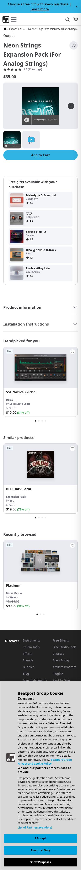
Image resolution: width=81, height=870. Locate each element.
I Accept (40, 838)
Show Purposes (40, 862)
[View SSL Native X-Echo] (40, 367)
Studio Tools (31, 647)
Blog (26, 674)
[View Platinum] (40, 561)
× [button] (77, 6)
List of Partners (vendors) (35, 827)
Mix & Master (14, 593)
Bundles (28, 667)
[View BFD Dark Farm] (40, 464)
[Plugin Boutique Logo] (5, 19)
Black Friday (61, 660)
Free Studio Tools (64, 647)
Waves (14, 597)
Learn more (40, 9)
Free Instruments (35, 680)
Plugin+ (58, 674)
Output (9, 35)
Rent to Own (61, 680)
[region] (40, 775)
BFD (12, 500)
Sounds (28, 660)
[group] (40, 382)
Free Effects (61, 640)
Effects (27, 654)
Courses (58, 654)
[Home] (5, 29)
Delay (9, 400)
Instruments (31, 640)
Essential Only (40, 850)
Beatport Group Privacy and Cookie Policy (45, 762)
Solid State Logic (20, 404)
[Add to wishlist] (73, 45)
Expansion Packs (17, 29)
